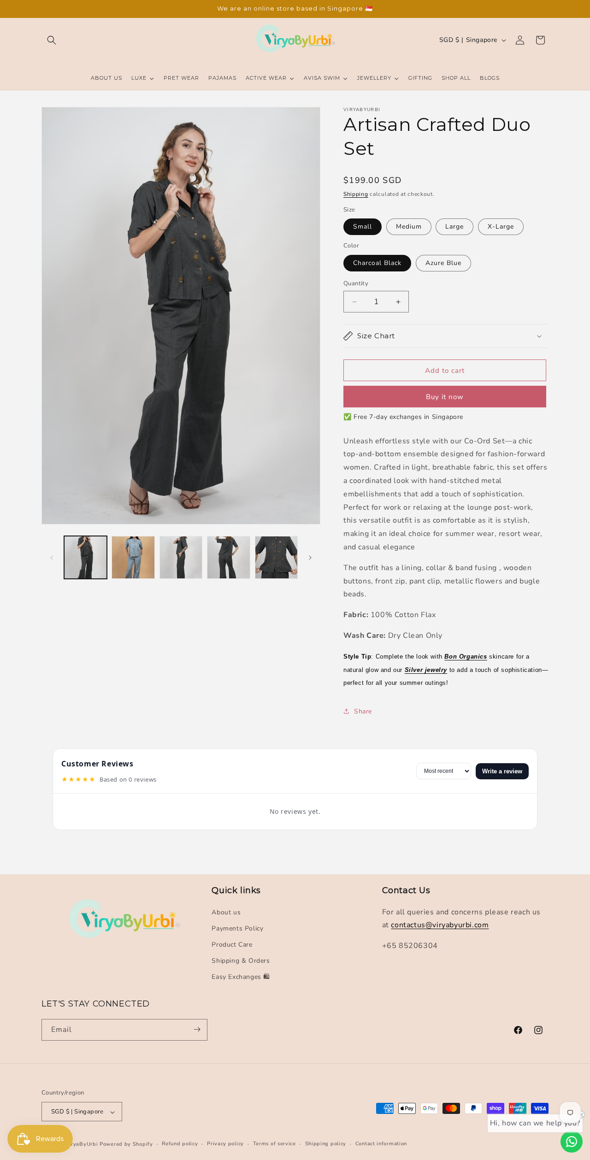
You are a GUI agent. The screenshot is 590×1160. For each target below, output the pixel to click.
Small (362, 226)
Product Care (232, 944)
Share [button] (363, 711)
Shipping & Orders (241, 960)
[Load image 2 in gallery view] (133, 557)
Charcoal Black (377, 263)
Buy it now (445, 396)
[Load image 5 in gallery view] (276, 557)
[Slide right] (310, 558)
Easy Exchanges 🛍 (241, 976)
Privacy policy (225, 1144)
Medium (409, 226)
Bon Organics (465, 656)
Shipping (355, 194)
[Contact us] (571, 1142)
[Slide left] (51, 558)
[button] (51, 40)
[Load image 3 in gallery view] (180, 557)
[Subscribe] (197, 1029)
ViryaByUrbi (81, 1144)
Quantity (355, 283)
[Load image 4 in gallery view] (228, 557)
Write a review (502, 771)
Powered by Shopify (126, 1144)
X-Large (501, 226)
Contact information (381, 1144)
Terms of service (274, 1144)
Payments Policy (237, 928)
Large (454, 226)
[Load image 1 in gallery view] (85, 557)
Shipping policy (326, 1144)
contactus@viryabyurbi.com (440, 925)
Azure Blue (443, 263)
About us (226, 911)
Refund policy (180, 1144)
